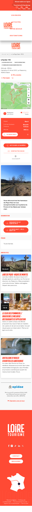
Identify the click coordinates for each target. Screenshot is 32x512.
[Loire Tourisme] (8, 25)
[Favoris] (17, 7)
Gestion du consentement (11, 503)
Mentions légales (11, 500)
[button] (22, 7)
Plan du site (24, 503)
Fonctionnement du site (20, 502)
